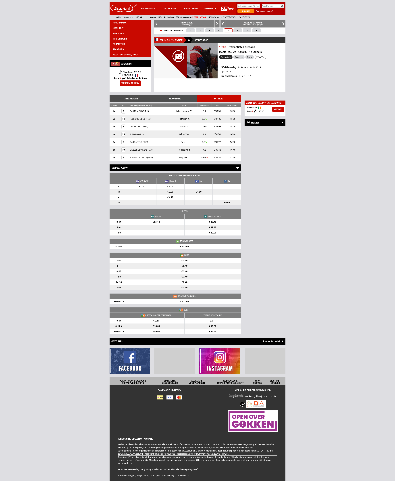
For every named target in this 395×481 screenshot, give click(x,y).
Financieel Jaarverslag (128, 469)
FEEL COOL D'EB (138, 119)
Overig (249, 57)
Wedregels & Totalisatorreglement (230, 382)
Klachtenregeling (184, 469)
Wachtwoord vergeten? (264, 11)
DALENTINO (136, 126)
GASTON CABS (137, 111)
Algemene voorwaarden (197, 382)
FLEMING (134, 134)
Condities (239, 57)
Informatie (210, 8)
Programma (148, 8)
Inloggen (246, 11)
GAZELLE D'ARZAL (139, 150)
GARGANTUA (136, 142)
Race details (226, 57)
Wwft (195, 469)
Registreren (191, 8)
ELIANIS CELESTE (138, 157)
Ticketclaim (169, 469)
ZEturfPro (260, 57)
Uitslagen (170, 8)
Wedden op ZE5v (130, 83)
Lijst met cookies (275, 382)
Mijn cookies (257, 382)
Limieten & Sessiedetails (170, 382)
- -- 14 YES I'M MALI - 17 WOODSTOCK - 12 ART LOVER (176, 17)
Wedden (278, 109)
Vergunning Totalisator (151, 469)
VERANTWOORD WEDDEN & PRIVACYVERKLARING (132, 382)
